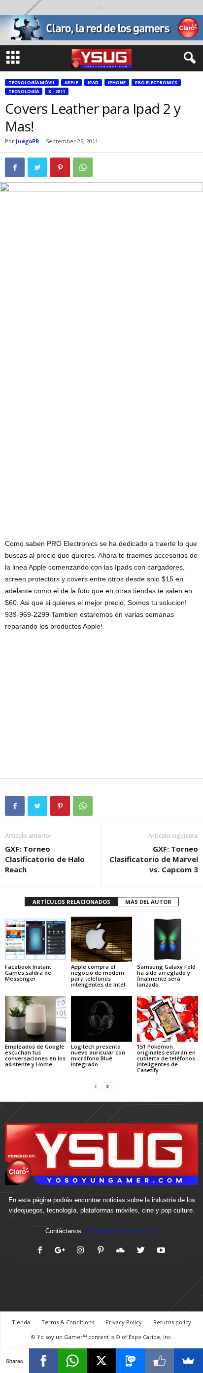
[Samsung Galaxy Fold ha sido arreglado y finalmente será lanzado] (167, 939)
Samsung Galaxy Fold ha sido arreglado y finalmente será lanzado (166, 975)
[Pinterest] (103, 1251)
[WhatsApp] (72, 1360)
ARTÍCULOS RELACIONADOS (71, 901)
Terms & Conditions (67, 1322)
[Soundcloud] (123, 1251)
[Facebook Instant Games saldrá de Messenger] (35, 939)
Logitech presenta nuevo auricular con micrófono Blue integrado (98, 1055)
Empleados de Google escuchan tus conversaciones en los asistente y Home (35, 1055)
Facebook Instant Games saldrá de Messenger (28, 972)
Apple (71, 82)
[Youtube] (162, 1251)
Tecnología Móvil (31, 82)
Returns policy (172, 1322)
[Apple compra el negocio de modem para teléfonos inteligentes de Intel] (101, 939)
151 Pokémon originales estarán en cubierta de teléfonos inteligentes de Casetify (166, 1058)
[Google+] (62, 1251)
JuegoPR (27, 141)
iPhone (117, 82)
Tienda (21, 1322)
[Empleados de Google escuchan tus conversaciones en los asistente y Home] (35, 1019)
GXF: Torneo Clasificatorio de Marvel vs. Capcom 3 (153, 859)
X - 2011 (56, 91)
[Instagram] (82, 1251)
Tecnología (23, 91)
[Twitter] (143, 1251)
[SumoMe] (188, 1360)
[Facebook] (42, 1251)
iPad (93, 82)
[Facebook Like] (159, 1360)
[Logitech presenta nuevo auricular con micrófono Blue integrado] (101, 1019)
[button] (188, 58)
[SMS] (130, 1360)
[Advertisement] (101, 465)
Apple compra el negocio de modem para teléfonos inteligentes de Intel (98, 975)
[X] (101, 1360)
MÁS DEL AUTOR (148, 901)
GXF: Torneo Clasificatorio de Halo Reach (45, 859)
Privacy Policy (123, 1322)
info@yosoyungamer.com (121, 1231)
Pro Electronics (156, 82)
